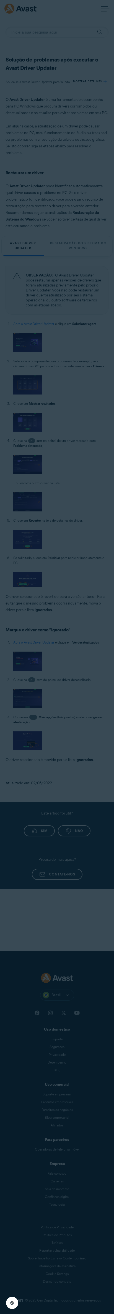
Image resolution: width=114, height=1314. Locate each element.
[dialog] (57, 657)
